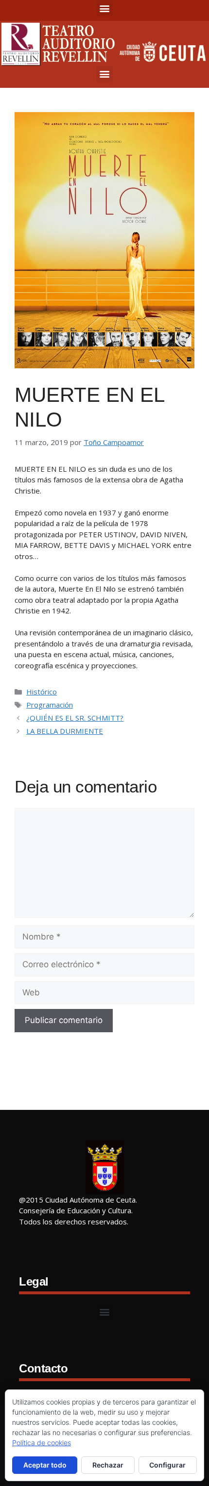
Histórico (41, 691)
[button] (105, 8)
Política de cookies (41, 1442)
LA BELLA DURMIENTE (64, 731)
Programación (49, 705)
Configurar (167, 1465)
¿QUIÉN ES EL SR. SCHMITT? (74, 718)
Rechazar (107, 1465)
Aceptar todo (45, 1465)
